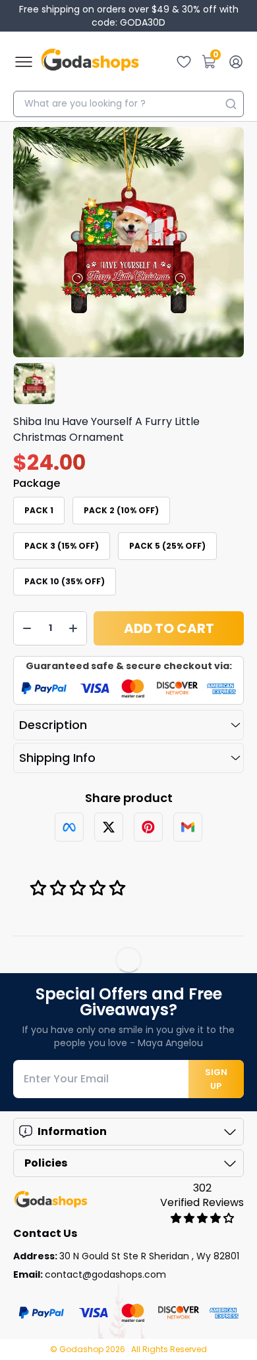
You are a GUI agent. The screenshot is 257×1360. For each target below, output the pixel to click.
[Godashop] (90, 62)
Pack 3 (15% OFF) (61, 545)
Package (36, 483)
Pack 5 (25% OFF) (167, 545)
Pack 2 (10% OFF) (121, 510)
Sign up (216, 1079)
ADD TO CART (169, 628)
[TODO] (69, 827)
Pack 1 (38, 510)
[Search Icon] (230, 104)
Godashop (82, 1349)
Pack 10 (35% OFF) (64, 581)
